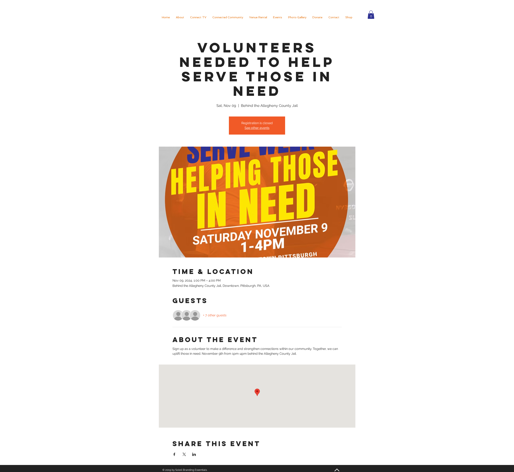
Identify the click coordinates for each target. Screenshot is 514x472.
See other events (257, 128)
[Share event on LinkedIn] (194, 454)
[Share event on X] (184, 454)
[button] (370, 14)
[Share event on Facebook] (174, 454)
